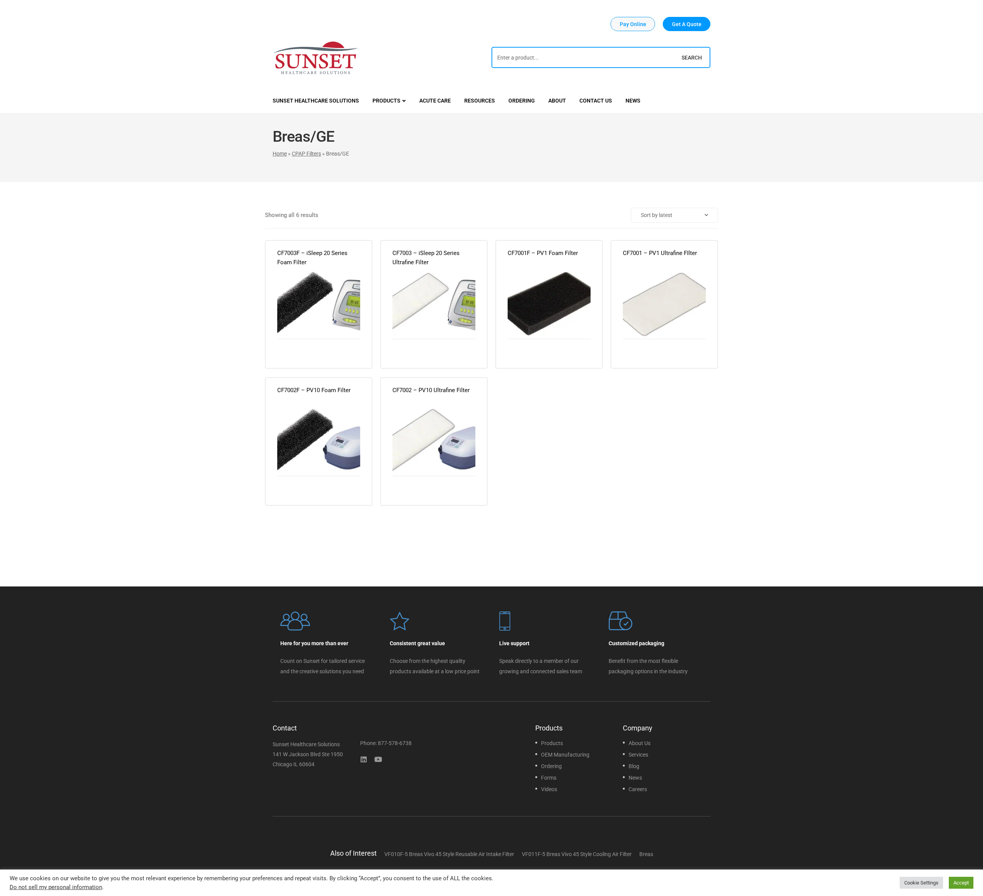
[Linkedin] (363, 759)
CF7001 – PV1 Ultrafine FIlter (660, 253)
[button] (633, 24)
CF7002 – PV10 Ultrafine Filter (431, 390)
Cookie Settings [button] (921, 883)
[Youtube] (378, 759)
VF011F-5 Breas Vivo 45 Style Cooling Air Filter (577, 854)
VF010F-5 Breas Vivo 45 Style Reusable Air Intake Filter (449, 854)
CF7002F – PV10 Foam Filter (314, 390)
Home (280, 154)
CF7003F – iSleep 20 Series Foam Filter (312, 258)
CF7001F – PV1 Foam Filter (543, 253)
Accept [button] (961, 883)
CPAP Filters (306, 154)
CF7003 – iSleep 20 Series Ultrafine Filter (426, 258)
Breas (646, 854)
